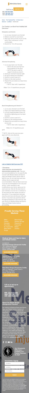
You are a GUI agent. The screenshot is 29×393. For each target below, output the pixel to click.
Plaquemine (18, 223)
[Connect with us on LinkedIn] (11, 343)
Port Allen (7, 225)
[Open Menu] (26, 4)
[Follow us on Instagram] (6, 343)
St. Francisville (8, 227)
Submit (14, 375)
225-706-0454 (9, 14)
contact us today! (15, 337)
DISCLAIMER (24, 385)
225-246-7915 (9, 13)
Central (6, 221)
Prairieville (18, 225)
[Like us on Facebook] (3, 343)
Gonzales (7, 223)
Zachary (17, 228)
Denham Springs (19, 221)
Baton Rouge (18, 219)
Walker (17, 227)
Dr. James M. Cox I (22, 387)
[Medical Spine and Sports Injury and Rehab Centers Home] (14, 4)
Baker (5, 219)
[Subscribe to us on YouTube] (9, 343)
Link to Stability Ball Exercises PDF (12, 164)
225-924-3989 (9, 11)
